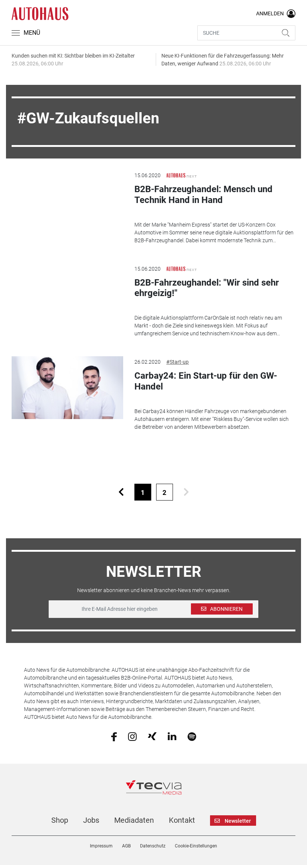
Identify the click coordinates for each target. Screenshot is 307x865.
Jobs (91, 820)
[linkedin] (172, 736)
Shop (59, 820)
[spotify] (192, 736)
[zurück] (121, 492)
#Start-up (177, 362)
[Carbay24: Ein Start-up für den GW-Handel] (67, 387)
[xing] (152, 736)
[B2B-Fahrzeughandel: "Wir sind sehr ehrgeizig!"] (67, 294)
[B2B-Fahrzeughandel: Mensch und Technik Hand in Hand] (67, 201)
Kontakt (182, 820)
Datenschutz (152, 846)
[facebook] (114, 736)
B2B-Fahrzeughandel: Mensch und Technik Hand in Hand (203, 194)
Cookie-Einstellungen (196, 846)
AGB (126, 846)
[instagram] (132, 736)
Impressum (101, 846)
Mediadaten (134, 820)
